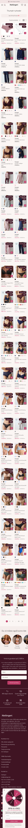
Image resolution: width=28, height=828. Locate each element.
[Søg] (5, 5)
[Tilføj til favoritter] (3, 24)
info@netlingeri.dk (5, 777)
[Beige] (7, 110)
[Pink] (22, 85)
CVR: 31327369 (5, 784)
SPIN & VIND (14, 821)
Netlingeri (3, 775)
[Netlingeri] (14, 5)
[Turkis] (19, 85)
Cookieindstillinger (5, 762)
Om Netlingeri (4, 752)
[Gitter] (23, 20)
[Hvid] (5, 36)
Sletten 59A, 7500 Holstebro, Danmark (11, 787)
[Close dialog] (4, 790)
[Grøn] (7, 160)
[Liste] (26, 20)
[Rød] (15, 85)
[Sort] (3, 36)
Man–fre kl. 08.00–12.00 (7, 779)
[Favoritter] (22, 5)
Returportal (4, 747)
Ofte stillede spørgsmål (7, 742)
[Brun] (15, 304)
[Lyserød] (1, 185)
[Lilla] (9, 36)
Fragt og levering (5, 749)
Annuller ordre (5, 767)
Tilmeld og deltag (14, 682)
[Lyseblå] (1, 406)
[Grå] (7, 36)
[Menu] (2, 5)
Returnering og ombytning (8, 744)
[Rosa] (1, 36)
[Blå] (1, 61)
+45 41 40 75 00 (5, 782)
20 (18, 621)
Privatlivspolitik (5, 764)
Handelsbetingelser (6, 759)
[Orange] (19, 304)
